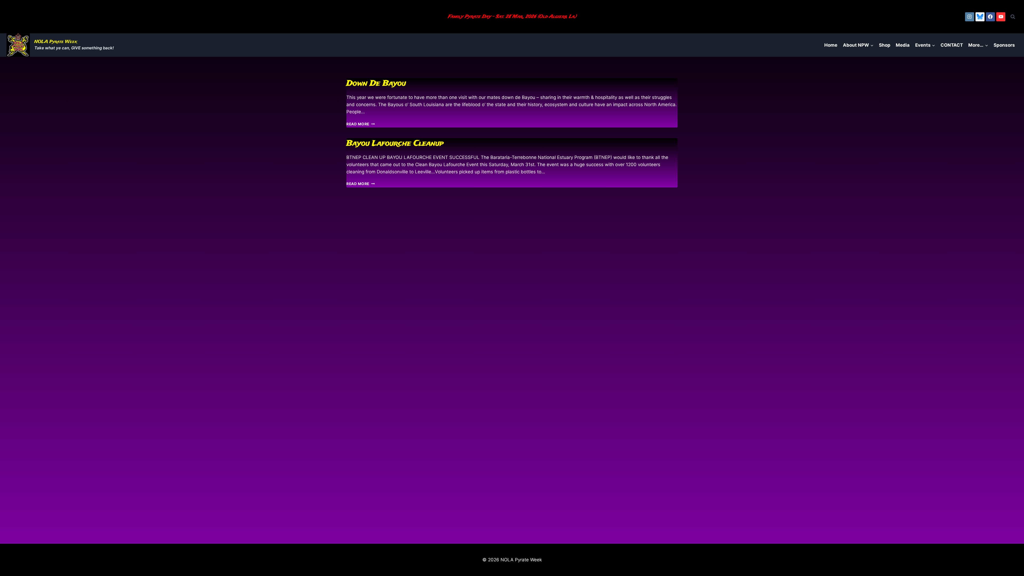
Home (830, 45)
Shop (884, 45)
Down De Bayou (376, 83)
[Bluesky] (980, 16)
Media (903, 45)
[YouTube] (1000, 16)
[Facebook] (990, 16)
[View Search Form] (1013, 17)
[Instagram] (969, 16)
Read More (360, 124)
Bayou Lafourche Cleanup (394, 143)
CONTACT (952, 45)
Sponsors (1004, 45)
